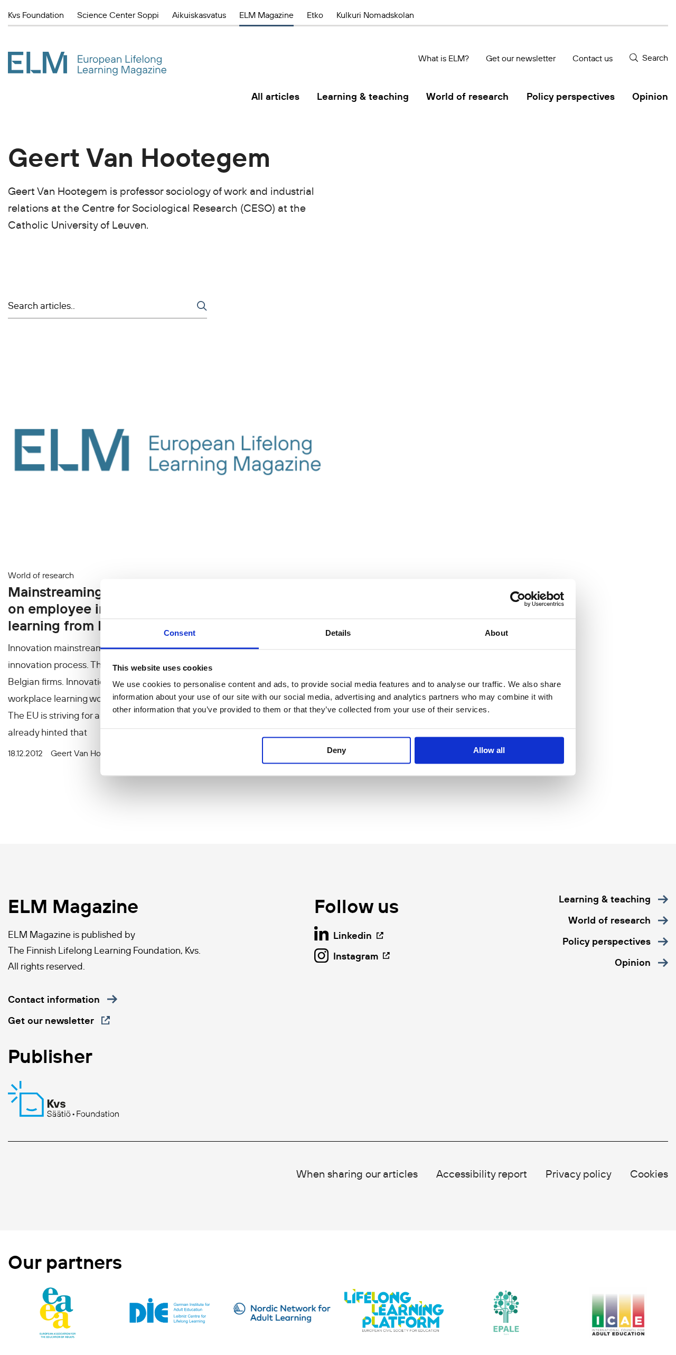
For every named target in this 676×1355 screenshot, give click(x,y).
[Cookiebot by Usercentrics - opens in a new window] (518, 599)
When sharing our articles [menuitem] (357, 1174)
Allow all (489, 750)
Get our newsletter (521, 58)
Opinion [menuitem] (650, 96)
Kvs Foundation (36, 15)
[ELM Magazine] (87, 64)
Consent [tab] (179, 632)
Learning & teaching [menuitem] (363, 96)
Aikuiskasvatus (199, 15)
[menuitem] (613, 899)
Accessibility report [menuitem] (481, 1174)
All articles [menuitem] (275, 96)
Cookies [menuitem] (649, 1174)
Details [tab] (338, 632)
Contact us (592, 58)
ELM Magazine (266, 15)
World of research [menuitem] (467, 96)
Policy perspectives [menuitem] (571, 96)
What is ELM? (443, 58)
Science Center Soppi (118, 15)
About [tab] (496, 632)
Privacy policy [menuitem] (579, 1174)
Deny (336, 750)
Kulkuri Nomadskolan (375, 15)
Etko (315, 15)
